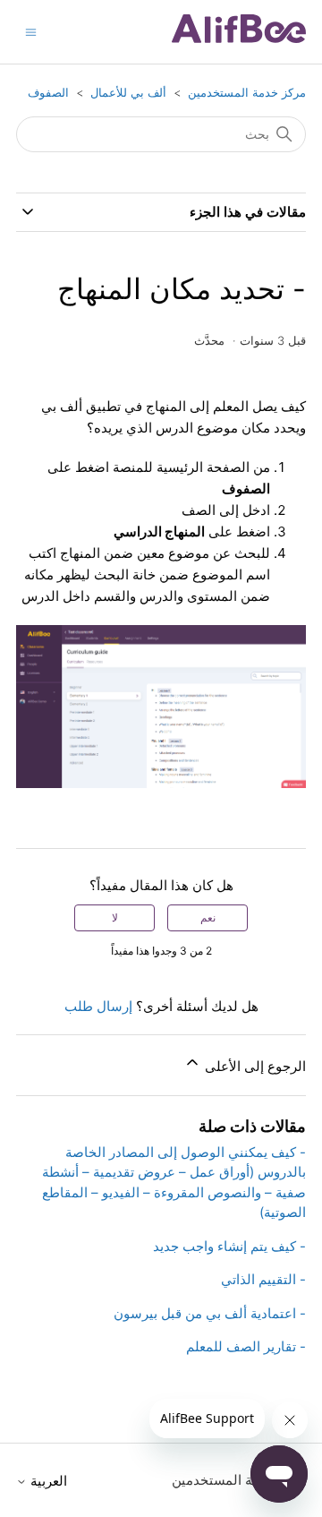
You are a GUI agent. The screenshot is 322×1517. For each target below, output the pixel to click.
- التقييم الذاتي (263, 1279)
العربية (47, 1480)
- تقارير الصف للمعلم (246, 1346)
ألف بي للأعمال (128, 92)
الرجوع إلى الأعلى (253, 1066)
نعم (208, 917)
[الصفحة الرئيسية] (239, 38)
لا (115, 917)
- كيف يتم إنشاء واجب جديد (229, 1246)
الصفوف (48, 92)
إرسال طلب (98, 1006)
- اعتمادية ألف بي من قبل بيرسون (210, 1313)
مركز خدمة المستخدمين (247, 92)
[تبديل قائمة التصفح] (31, 31)
